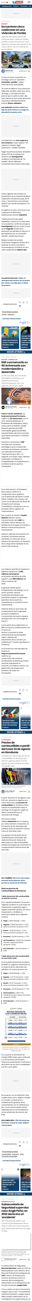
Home (22, 1154)
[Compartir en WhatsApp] (23, 302)
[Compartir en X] (27, 302)
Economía (24, 6)
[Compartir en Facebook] (20, 302)
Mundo (8, 21)
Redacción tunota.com (11, 1259)
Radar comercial (11, 357)
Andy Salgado (9, 791)
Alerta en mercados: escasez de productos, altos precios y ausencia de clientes (15, 880)
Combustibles (6, 1154)
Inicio (3, 21)
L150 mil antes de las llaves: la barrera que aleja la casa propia (15, 1122)
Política (15, 6)
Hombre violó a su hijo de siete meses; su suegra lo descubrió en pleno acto (15, 109)
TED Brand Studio (11, 407)
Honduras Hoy (6, 6)
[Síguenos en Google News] (20, 306)
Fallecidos (10, 314)
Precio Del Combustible (9, 1156)
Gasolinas (15, 1154)
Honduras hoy (10, 1199)
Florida (4, 314)
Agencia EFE (9, 70)
